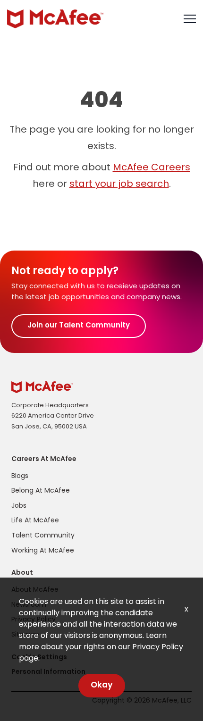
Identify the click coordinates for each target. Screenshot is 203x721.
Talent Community (43, 535)
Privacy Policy (157, 647)
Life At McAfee (35, 520)
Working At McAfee (42, 550)
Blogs (19, 476)
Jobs (18, 506)
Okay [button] (102, 685)
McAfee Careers (151, 168)
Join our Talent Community (78, 326)
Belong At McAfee (40, 491)
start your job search (119, 184)
